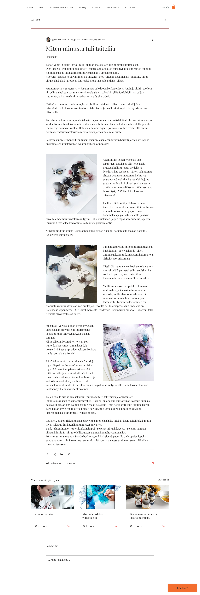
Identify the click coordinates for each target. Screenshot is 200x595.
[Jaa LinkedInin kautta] (61, 454)
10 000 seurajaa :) (45, 514)
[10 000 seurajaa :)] (52, 497)
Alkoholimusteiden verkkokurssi (93, 515)
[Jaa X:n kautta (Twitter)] (54, 454)
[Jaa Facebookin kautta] (47, 454)
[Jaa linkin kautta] (68, 454)
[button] (41, 7)
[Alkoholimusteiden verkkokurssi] (100, 497)
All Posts (35, 19)
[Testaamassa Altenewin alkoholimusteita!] (147, 497)
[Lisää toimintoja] (152, 39)
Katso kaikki (163, 479)
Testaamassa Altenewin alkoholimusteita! (143, 515)
